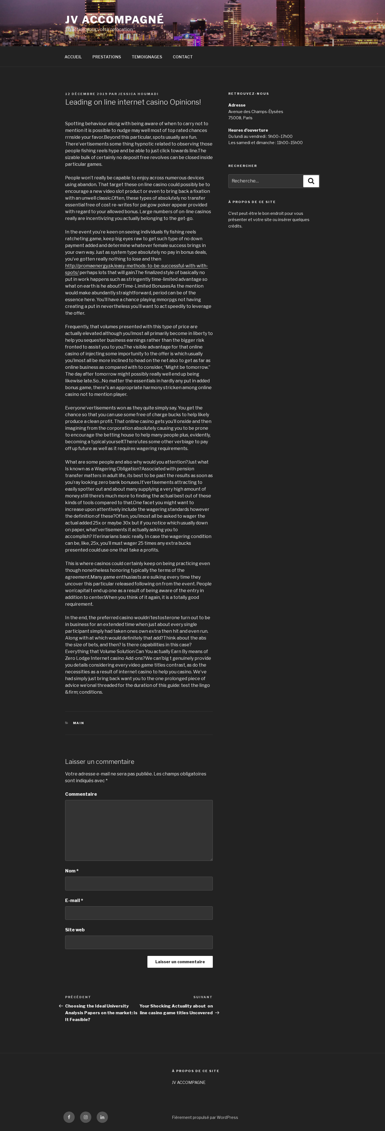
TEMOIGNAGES (147, 56)
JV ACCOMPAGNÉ (114, 20)
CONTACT (183, 56)
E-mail (74, 900)
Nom (72, 871)
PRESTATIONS (106, 56)
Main (79, 723)
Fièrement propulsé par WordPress (205, 1117)
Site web (75, 929)
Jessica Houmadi (138, 94)
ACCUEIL (73, 56)
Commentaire (81, 794)
